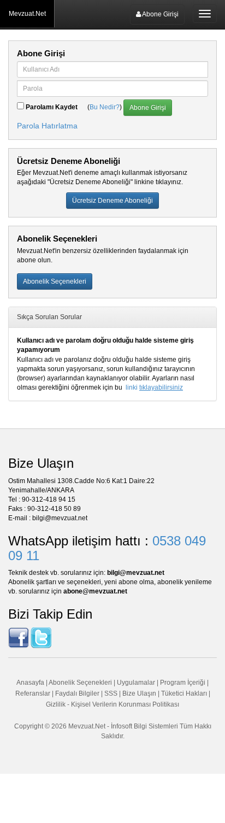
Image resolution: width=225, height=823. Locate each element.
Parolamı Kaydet (52, 107)
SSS (110, 693)
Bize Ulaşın (139, 693)
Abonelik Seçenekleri (80, 682)
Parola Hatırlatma (47, 125)
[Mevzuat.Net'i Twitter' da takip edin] (41, 637)
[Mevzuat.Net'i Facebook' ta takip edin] (18, 637)
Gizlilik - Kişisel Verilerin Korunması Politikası (112, 704)
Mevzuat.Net (27, 13)
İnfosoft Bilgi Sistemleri (144, 726)
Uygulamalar (136, 682)
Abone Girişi (160, 14)
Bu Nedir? (105, 107)
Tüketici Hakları (185, 693)
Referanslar (32, 693)
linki (154, 387)
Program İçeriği (182, 682)
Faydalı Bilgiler (77, 693)
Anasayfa (30, 682)
